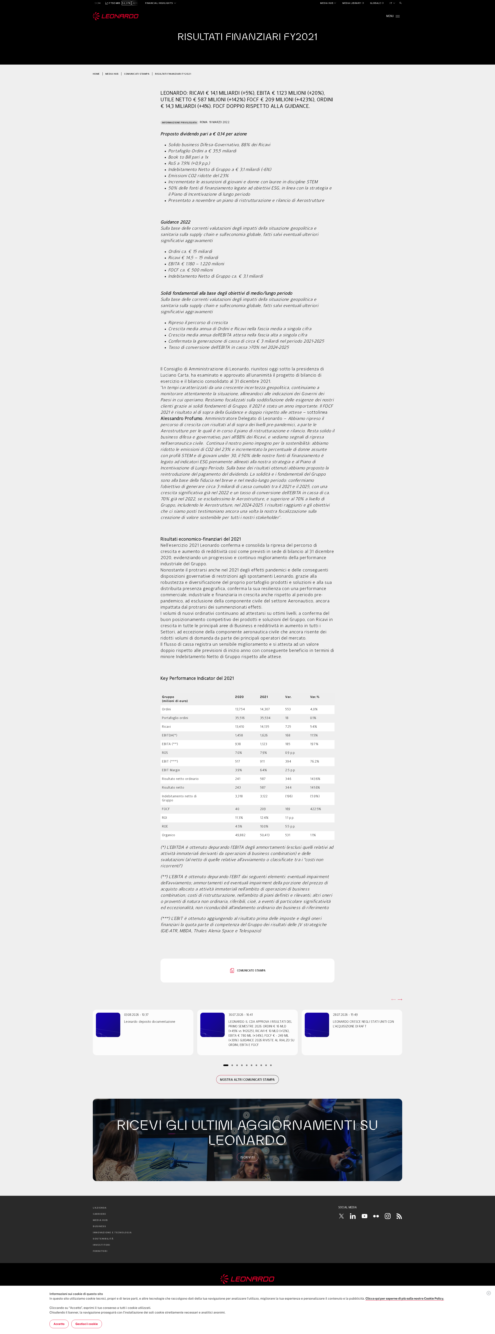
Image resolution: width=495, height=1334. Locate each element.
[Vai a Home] (247, 1279)
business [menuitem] (99, 1226)
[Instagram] (388, 1216)
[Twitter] (341, 1216)
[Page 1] (226, 1065)
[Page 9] (266, 1065)
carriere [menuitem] (99, 1214)
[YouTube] (364, 1216)
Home (96, 73)
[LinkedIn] (353, 1216)
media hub (112, 73)
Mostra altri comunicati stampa (247, 1080)
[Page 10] (271, 1065)
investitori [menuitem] (101, 1245)
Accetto (59, 1323)
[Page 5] (246, 1065)
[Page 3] (237, 1065)
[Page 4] (242, 1065)
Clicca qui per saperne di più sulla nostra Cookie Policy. (404, 1298)
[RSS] (399, 1216)
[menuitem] (328, 3)
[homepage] (116, 16)
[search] (400, 3)
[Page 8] (261, 1065)
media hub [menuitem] (100, 1220)
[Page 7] (256, 1065)
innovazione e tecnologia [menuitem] (112, 1233)
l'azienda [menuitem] (99, 1208)
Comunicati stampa (136, 73)
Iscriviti (247, 1157)
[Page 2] (232, 1065)
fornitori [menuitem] (100, 1251)
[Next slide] (400, 999)
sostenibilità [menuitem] (103, 1239)
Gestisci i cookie (86, 1323)
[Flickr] (376, 1216)
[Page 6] (251, 1065)
